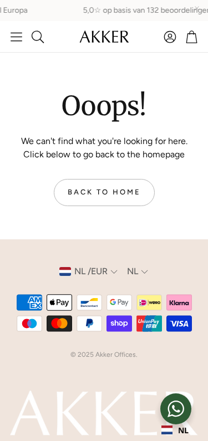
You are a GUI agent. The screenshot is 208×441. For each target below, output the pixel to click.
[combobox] (175, 430)
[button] (16, 36)
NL (183, 430)
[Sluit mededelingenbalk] (197, 8)
